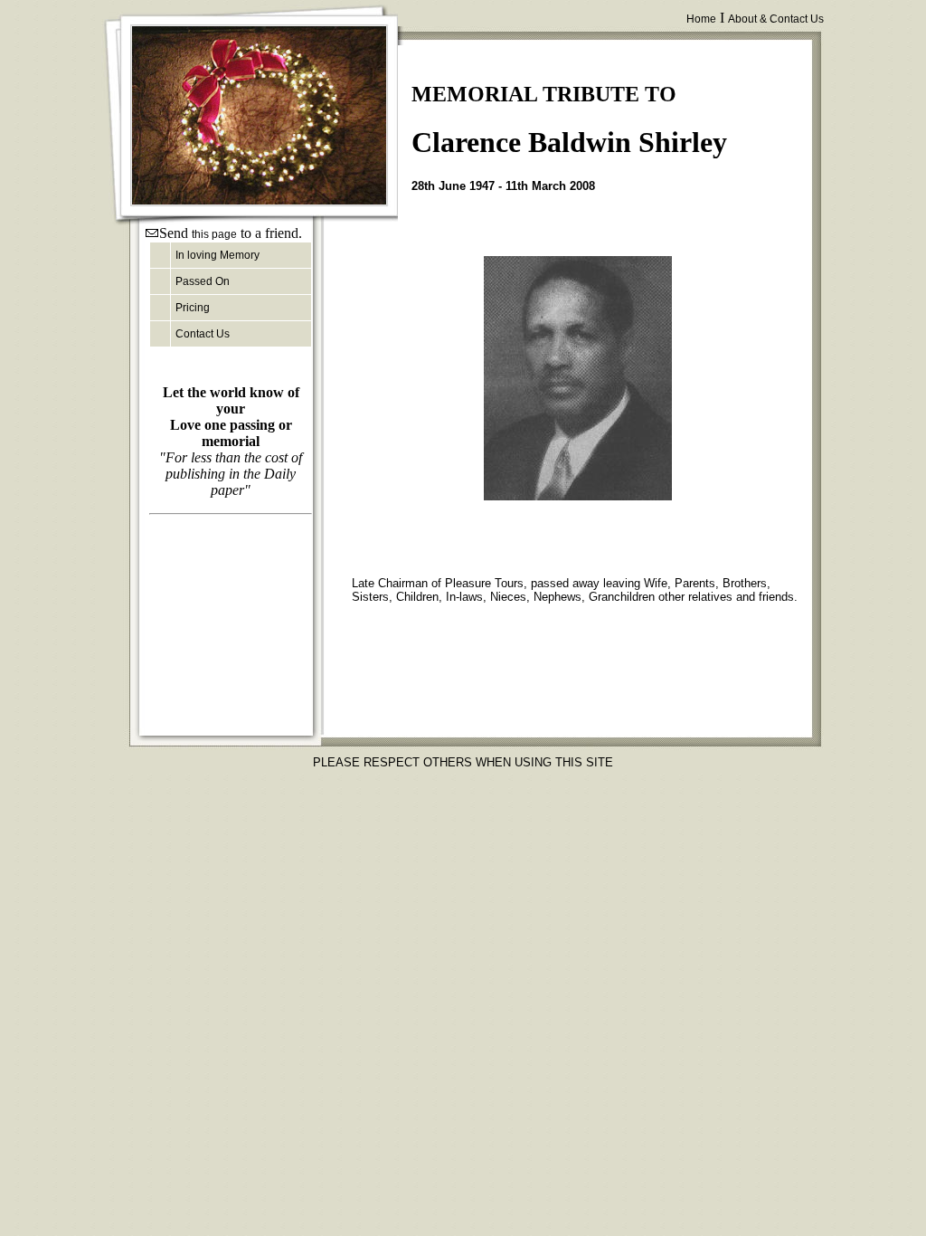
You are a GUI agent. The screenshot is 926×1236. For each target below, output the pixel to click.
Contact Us (202, 334)
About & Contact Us (776, 19)
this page (214, 234)
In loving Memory (217, 255)
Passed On (202, 281)
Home (701, 19)
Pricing (192, 307)
